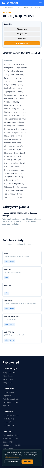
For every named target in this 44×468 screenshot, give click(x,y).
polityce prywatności (12, 457)
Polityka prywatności (11, 399)
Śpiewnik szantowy (10, 439)
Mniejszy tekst (22, 34)
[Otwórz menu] (40, 3)
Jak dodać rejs (8, 419)
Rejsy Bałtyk (7, 383)
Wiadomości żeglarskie (12, 445)
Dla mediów (7, 422)
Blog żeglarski (8, 449)
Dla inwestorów (9, 426)
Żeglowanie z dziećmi (11, 435)
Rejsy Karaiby (8, 379)
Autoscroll (22, 39)
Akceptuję (27, 462)
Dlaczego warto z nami (11, 415)
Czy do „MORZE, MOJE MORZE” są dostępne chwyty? (19, 214)
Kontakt (6, 406)
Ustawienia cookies (10, 402)
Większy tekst (22, 29)
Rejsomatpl (11, 362)
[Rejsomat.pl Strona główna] (10, 3)
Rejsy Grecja (8, 376)
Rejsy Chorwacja (9, 373)
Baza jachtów (8, 442)
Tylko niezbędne (12, 462)
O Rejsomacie (8, 392)
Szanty (19, 7)
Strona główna (8, 7)
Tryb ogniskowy (22, 43)
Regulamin (7, 396)
